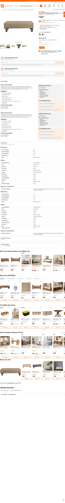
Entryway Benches (18, 9)
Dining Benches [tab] (37, 278)
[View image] (2, 46)
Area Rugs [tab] (29, 278)
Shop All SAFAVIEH (42, 87)
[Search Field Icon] (41, 6)
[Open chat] (64, 14)
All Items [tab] (2, 278)
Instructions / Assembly (44, 95)
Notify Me (42, 47)
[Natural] (43, 34)
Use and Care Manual (44, 94)
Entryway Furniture (10, 9)
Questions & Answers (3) (50, 14)
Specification (42, 93)
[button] (32, 81)
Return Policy (4, 102)
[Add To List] (61, 13)
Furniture (4, 9)
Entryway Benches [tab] (11, 278)
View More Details (43, 28)
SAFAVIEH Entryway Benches (28, 9)
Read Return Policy (44, 53)
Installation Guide (43, 92)
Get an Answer (60, 62)
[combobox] (30, 6)
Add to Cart (5, 300)
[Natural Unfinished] (40, 34)
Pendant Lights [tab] (21, 278)
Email (40, 42)
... (1, 9)
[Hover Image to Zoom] (18, 26)
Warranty (41, 90)
